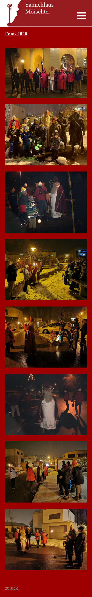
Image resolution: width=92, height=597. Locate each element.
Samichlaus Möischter (40, 8)
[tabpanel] (46, 303)
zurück (11, 588)
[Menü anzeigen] (82, 16)
